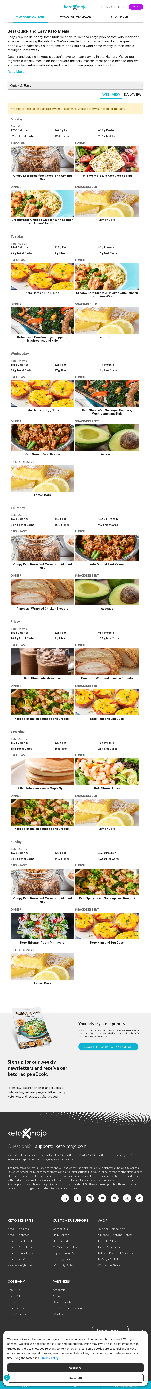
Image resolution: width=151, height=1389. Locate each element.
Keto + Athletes (18, 1228)
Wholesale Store (109, 1265)
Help (100, 7)
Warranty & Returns (66, 1265)
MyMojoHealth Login (66, 1247)
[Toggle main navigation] (11, 5)
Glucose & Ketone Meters (115, 1234)
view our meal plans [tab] (30, 16)
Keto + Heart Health (21, 1241)
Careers (13, 1302)
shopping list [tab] (120, 16)
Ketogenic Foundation (67, 1308)
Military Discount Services (115, 1253)
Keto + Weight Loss (21, 1265)
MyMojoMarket (108, 1259)
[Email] (139, 1198)
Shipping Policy (62, 1259)
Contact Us (60, 1228)
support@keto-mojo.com (61, 1146)
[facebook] (77, 1198)
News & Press (17, 1314)
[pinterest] (115, 1198)
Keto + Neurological (21, 1253)
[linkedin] (65, 1198)
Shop (136, 6)
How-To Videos (63, 1241)
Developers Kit (63, 1302)
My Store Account (117, 7)
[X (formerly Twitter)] (127, 1198)
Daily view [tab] (132, 94)
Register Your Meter (66, 1253)
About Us (14, 1289)
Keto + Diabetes (18, 1234)
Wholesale (60, 1314)
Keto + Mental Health (22, 1247)
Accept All (75, 1367)
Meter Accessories (110, 1247)
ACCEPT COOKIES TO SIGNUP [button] (108, 1046)
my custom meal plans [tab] (75, 16)
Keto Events (16, 1308)
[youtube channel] (102, 1198)
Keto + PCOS (17, 1259)
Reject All (75, 1378)
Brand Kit (14, 1296)
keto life (49, 41)
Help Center (61, 1234)
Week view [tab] (111, 94)
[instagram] (90, 1198)
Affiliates (59, 1296)
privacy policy (100, 1036)
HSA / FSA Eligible (109, 1241)
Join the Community (111, 1228)
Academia (59, 1289)
